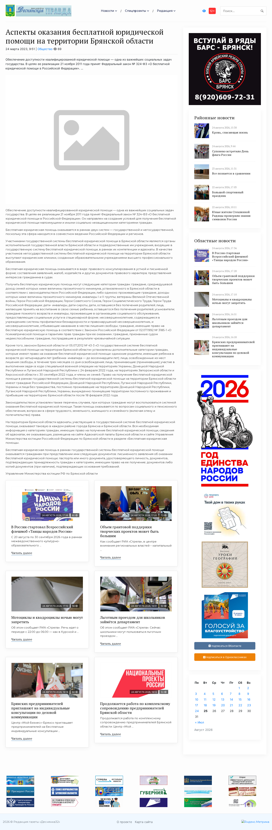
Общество (45, 49)
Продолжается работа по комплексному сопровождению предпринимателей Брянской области (135, 708)
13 (222, 699)
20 (223, 705)
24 (197, 711)
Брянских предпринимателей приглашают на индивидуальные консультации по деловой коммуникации (40, 710)
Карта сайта (144, 822)
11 (205, 699)
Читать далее (21, 553)
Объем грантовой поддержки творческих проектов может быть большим (129, 531)
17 (196, 705)
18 (205, 705)
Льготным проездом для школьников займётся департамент (132, 619)
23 (249, 705)
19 (214, 705)
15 (240, 699)
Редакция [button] (165, 11)
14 (231, 699)
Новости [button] (107, 11)
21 (231, 705)
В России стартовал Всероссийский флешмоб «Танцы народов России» (42, 529)
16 (248, 699)
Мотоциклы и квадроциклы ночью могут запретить (47, 619)
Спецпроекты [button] (135, 11)
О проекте (124, 822)
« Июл (199, 722)
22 (240, 705)
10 (196, 699)
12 (214, 699)
